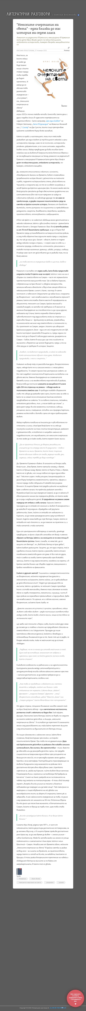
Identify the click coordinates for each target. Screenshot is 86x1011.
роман (61, 882)
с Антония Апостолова (65, 14)
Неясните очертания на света (30, 882)
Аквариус (22, 879)
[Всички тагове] (19, 871)
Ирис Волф (36, 879)
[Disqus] (41, 920)
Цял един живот (53, 121)
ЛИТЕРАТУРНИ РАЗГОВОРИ (28, 13)
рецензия (49, 882)
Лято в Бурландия (40, 124)
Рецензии (67, 50)
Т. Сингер (24, 127)
